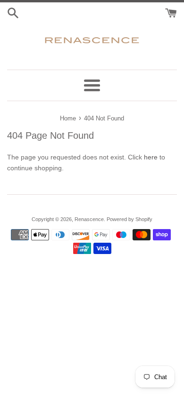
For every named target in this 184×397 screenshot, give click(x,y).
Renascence (89, 219)
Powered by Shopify (129, 219)
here (151, 157)
